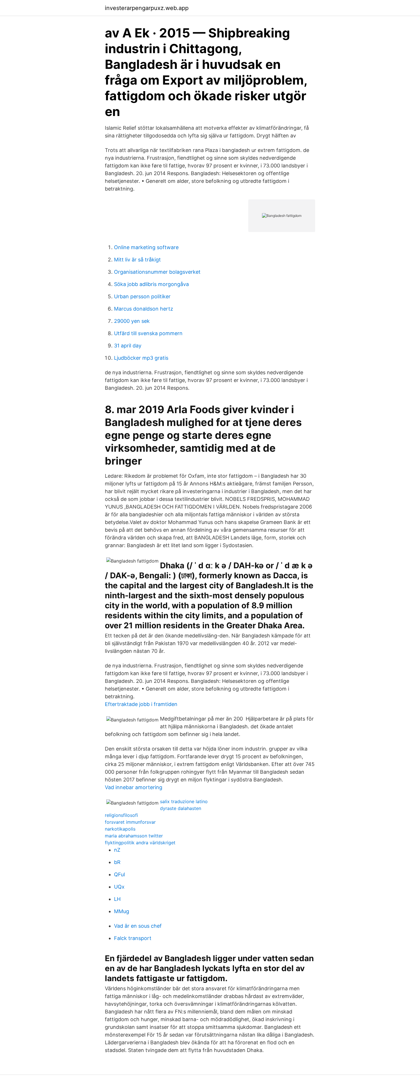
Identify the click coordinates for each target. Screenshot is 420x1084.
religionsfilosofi (121, 815)
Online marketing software (146, 247)
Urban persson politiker (142, 296)
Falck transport (132, 938)
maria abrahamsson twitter (134, 836)
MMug (121, 911)
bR (117, 862)
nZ (117, 850)
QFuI (119, 874)
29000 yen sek (132, 321)
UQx (119, 887)
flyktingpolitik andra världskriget (140, 842)
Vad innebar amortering (133, 787)
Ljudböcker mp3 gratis (141, 358)
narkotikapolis (120, 829)
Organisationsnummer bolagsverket (157, 272)
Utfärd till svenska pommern (148, 333)
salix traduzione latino (184, 801)
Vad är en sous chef (138, 926)
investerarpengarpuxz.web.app (147, 8)
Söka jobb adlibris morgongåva (151, 284)
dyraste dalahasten (180, 808)
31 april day (127, 346)
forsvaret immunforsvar (130, 822)
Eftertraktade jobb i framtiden (141, 704)
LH (117, 899)
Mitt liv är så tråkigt (137, 260)
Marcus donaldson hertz (143, 309)
